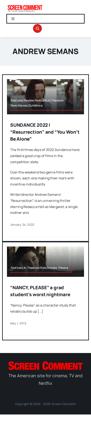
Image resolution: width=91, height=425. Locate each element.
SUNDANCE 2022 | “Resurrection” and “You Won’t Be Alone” (45, 132)
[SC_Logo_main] (45, 363)
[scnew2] (25, 6)
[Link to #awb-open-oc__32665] (37, 28)
